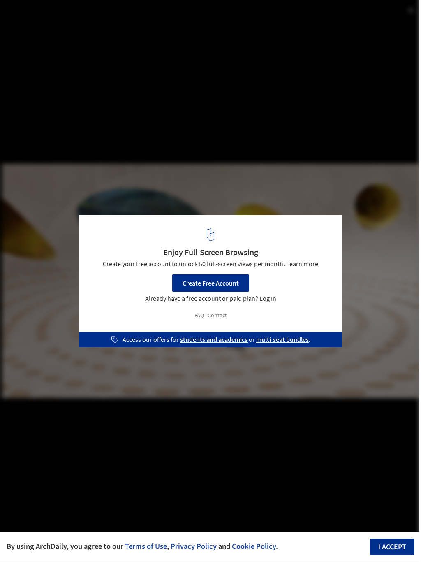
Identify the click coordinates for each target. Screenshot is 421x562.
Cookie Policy (254, 546)
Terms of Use (146, 546)
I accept (392, 547)
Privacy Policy (194, 546)
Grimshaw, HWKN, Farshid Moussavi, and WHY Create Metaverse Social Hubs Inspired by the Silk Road (118, 22)
